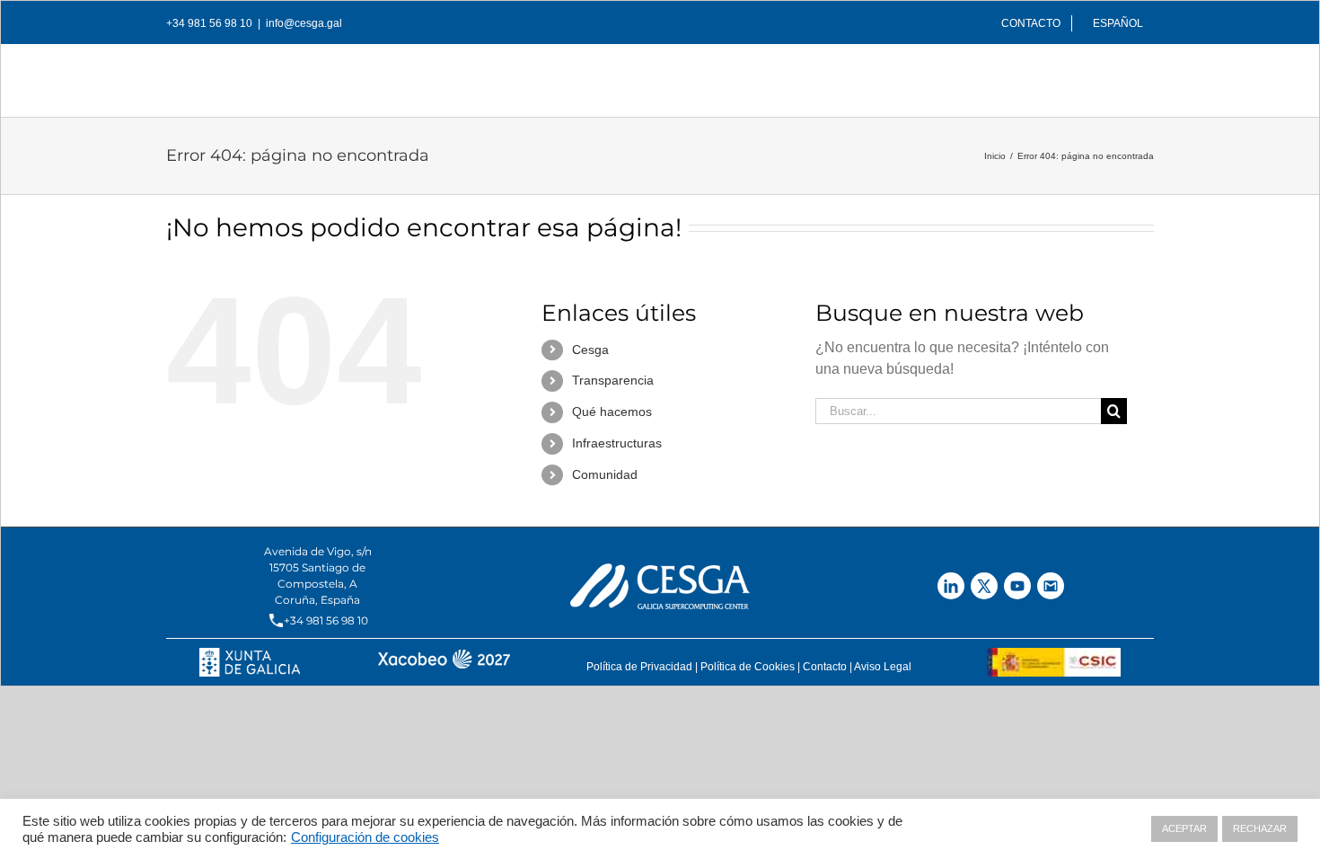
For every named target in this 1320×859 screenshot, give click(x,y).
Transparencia (613, 380)
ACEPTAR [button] (1184, 828)
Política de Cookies (747, 666)
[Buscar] (1125, 75)
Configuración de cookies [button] (365, 837)
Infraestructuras (617, 443)
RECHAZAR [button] (1260, 828)
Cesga (590, 349)
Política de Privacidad (639, 666)
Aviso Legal (882, 666)
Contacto (825, 666)
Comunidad (605, 474)
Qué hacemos (612, 411)
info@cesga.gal (304, 23)
